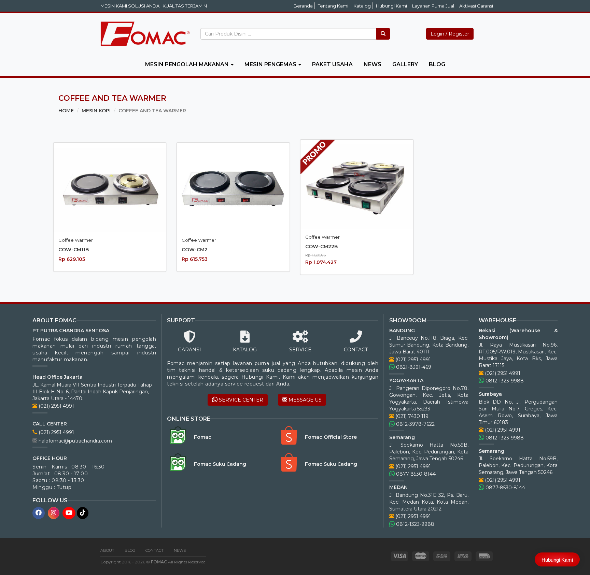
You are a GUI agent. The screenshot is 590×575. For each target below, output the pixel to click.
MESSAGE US (304, 400)
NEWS (372, 64)
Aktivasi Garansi (476, 6)
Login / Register (450, 34)
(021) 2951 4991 (55, 406)
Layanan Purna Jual (433, 6)
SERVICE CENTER (240, 400)
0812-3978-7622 (415, 424)
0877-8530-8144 (415, 474)
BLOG (437, 64)
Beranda (303, 6)
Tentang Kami (333, 6)
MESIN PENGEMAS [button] (271, 64)
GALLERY (405, 64)
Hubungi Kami (391, 6)
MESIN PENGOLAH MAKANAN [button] (187, 64)
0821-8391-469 (413, 367)
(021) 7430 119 (411, 416)
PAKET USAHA (332, 64)
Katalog (362, 6)
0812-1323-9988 (414, 524)
